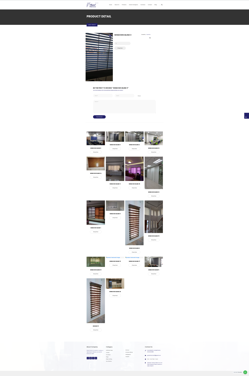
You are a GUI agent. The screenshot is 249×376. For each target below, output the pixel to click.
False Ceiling (109, 359)
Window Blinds (129, 352)
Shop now (120, 48)
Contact (150, 4)
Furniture (143, 4)
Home (110, 4)
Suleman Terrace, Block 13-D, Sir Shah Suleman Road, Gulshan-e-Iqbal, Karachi (154, 364)
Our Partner (109, 361)
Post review (99, 116)
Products (124, 4)
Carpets (127, 356)
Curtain (107, 352)
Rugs (107, 356)
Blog (156, 4)
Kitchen (127, 350)
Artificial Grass (109, 350)
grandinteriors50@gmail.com (154, 355)
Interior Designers (133, 4)
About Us (117, 4)
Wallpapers (128, 354)
